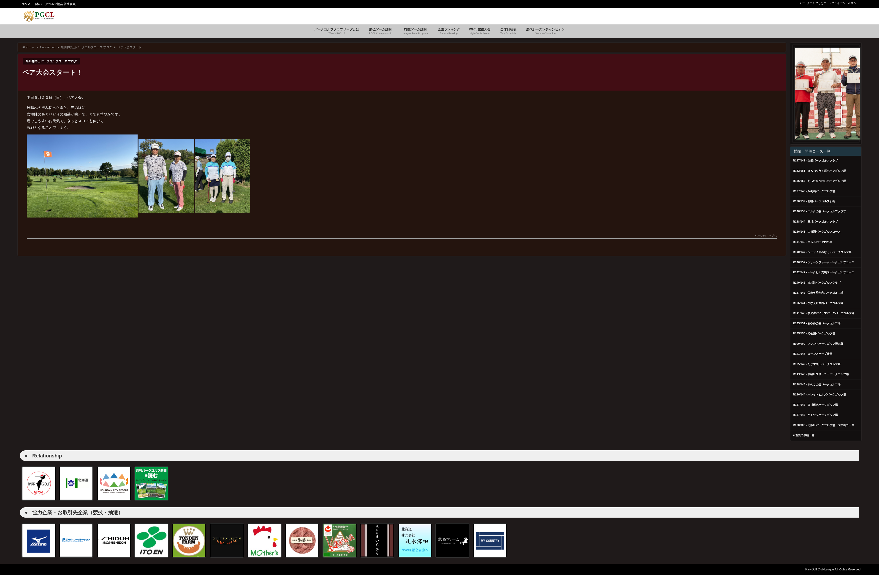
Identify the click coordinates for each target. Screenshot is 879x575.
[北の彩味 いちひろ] (377, 540)
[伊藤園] (151, 540)
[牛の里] (302, 540)
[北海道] (76, 483)
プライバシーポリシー (845, 3)
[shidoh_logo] (114, 540)
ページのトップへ (766, 236)
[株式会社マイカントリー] (490, 540)
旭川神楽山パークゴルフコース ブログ (51, 61)
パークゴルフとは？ (814, 3)
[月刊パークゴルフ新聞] (151, 483)
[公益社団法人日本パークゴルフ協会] (39, 483)
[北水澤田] (415, 540)
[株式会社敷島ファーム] (452, 540)
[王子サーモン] (227, 540)
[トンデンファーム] (189, 540)
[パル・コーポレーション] (76, 540)
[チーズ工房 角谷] (340, 540)
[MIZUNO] (39, 540)
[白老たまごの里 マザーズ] (264, 540)
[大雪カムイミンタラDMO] (114, 483)
